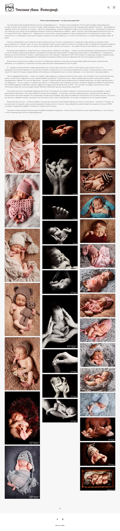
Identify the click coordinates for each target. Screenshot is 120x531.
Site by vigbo (60, 525)
